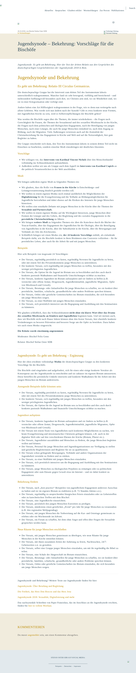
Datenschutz (68, 666)
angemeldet (33, 635)
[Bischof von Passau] (13, 5)
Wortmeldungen (24, 33)
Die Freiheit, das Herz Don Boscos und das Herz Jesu (44, 591)
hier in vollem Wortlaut (39, 605)
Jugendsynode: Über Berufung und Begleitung (40, 586)
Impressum (77, 666)
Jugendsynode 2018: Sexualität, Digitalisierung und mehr (46, 597)
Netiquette (58, 666)
